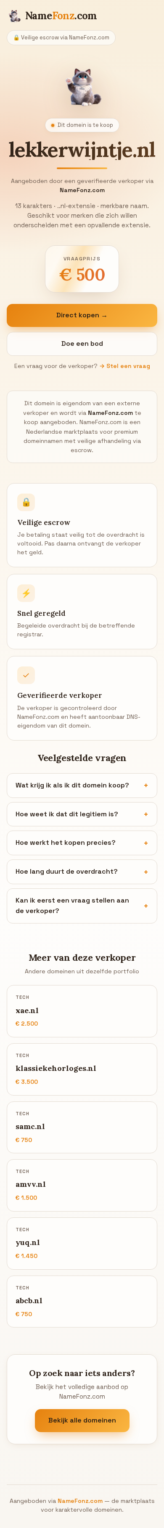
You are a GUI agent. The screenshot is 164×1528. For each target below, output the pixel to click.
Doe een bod (82, 343)
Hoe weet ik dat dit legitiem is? (67, 814)
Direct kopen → (82, 315)
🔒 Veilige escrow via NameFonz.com (61, 37)
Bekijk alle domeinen (82, 1420)
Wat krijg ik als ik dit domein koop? (72, 785)
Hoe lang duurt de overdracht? (67, 871)
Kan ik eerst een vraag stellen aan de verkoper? (72, 905)
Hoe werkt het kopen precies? (66, 842)
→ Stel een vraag (124, 366)
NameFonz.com (80, 1501)
